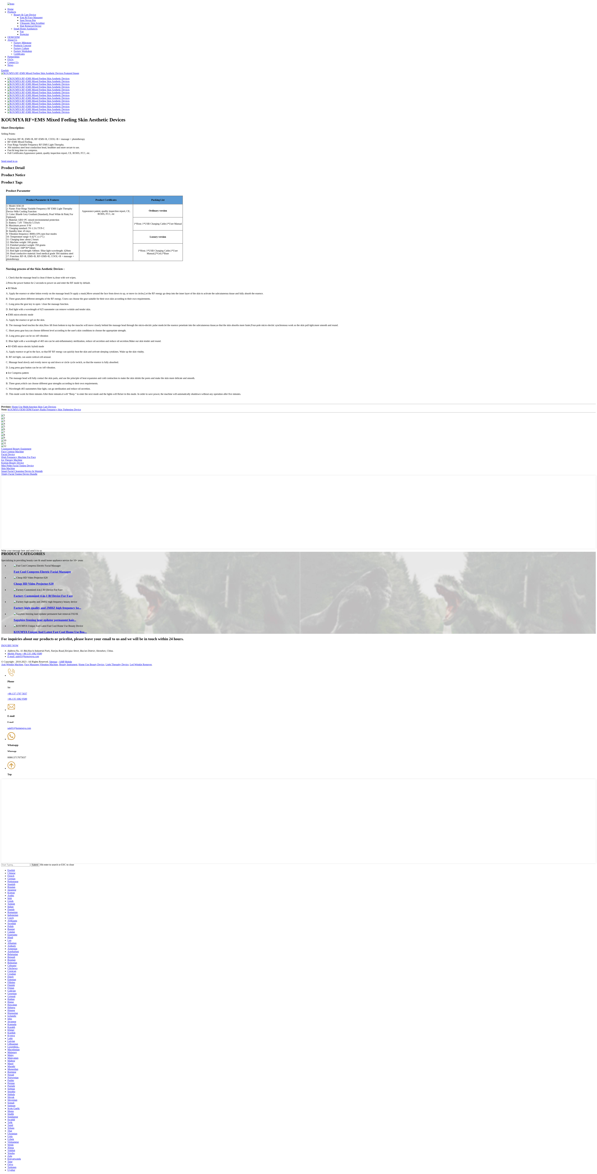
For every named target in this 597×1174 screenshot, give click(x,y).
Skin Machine (8, 468)
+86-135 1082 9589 (17, 699)
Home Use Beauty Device (91, 664)
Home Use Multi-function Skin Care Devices (34, 406)
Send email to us (9, 161)
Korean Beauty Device (12, 462)
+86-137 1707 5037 (17, 693)
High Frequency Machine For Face (18, 457)
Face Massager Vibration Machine (41, 664)
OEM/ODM (13, 37)
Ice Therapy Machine (11, 460)
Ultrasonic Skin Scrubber (32, 23)
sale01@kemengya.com (19, 728)
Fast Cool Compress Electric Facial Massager (42, 571)
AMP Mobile (65, 661)
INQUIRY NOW (9, 645)
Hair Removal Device (30, 26)
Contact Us (13, 62)
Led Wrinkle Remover (141, 664)
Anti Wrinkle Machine (12, 664)
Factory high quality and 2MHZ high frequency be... (47, 607)
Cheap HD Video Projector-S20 (34, 583)
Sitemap (53, 661)
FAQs (10, 59)
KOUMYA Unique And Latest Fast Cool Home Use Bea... (50, 632)
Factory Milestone (22, 42)
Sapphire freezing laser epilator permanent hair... (45, 620)
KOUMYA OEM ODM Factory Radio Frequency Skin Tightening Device (44, 409)
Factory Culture (21, 48)
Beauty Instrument (68, 664)
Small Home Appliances (25, 28)
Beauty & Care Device (25, 14)
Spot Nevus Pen (28, 20)
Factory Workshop (23, 51)
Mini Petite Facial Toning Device (17, 465)
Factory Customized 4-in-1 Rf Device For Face (43, 596)
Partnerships (13, 56)
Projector (24, 34)
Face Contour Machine (12, 451)
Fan (22, 31)
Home (10, 9)
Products (11, 12)
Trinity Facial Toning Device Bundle (19, 474)
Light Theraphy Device (117, 664)
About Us (12, 40)
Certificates (19, 54)
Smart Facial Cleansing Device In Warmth (22, 471)
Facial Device (8, 454)
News (10, 65)
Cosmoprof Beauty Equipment (16, 448)
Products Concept (22, 45)
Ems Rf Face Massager (31, 17)
